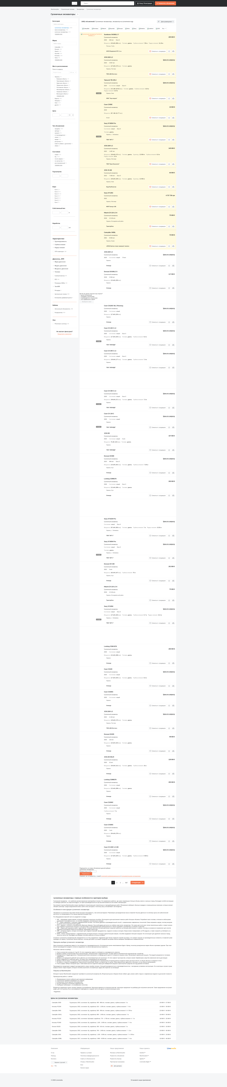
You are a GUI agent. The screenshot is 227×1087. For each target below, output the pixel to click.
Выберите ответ (86, 301)
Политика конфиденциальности (90, 1055)
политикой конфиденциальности (110, 876)
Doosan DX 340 (109, 564)
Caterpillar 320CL (57, 1014)
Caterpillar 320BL (57, 1038)
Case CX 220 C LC (110, 328)
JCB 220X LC (108, 57)
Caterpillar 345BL (110, 232)
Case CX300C (108, 824)
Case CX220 (108, 669)
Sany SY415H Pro (110, 519)
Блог (82, 1065)
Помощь (53, 1055)
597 (126, 883)
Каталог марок (85, 1068)
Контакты (53, 1058)
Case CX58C (108, 104)
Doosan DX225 (56, 1026)
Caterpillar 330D (56, 1030)
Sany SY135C (108, 193)
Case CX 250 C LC (110, 351)
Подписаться (86, 873)
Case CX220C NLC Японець (113, 305)
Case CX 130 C (109, 413)
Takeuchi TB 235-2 (110, 80)
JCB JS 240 (108, 170)
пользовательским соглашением (131, 876)
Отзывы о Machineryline (87, 1061)
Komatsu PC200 (56, 1006)
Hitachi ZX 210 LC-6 (110, 212)
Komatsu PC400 (56, 1022)
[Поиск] (82, 3)
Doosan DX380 (109, 456)
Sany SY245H (108, 606)
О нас (52, 1052)
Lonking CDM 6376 (110, 646)
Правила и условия (86, 1052)
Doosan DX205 (109, 734)
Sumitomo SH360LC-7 (111, 34)
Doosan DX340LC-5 (110, 271)
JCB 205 (107, 433)
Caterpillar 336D (56, 1010)
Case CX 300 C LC (110, 391)
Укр (52, 1065)
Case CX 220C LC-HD (111, 847)
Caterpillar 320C (56, 1034)
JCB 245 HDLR (109, 757)
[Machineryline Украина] (60, 3)
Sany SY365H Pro (110, 123)
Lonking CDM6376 (110, 478)
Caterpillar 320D (56, 1002)
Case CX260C (108, 692)
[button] (169, 51)
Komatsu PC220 (56, 1018)
